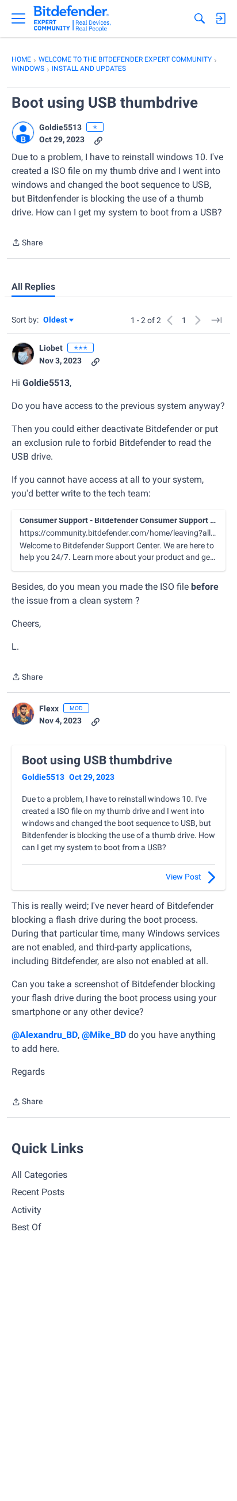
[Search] (199, 18)
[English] (72, 18)
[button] (23, 132)
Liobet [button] (51, 347)
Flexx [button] (49, 708)
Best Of (26, 1227)
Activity (26, 1209)
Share (27, 243)
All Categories (39, 1174)
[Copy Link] (98, 140)
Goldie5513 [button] (60, 127)
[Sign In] (220, 18)
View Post (183, 876)
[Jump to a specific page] (216, 320)
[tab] (33, 287)
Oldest (55, 320)
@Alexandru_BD (45, 1034)
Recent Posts (38, 1192)
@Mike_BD (104, 1034)
